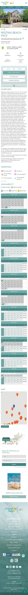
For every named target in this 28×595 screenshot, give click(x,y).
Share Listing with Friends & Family (4, 29)
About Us (14, 521)
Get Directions (5, 426)
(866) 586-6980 (17, 577)
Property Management (14, 545)
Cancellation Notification (14, 80)
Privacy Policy (8, 588)
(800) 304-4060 (16, 578)
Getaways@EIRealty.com (14, 573)
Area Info (14, 532)
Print (26, 28)
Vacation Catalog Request (14, 540)
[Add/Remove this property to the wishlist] (2, 29)
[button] (13, 406)
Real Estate (14, 542)
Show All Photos (6, 25)
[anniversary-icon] (20, 509)
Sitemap (14, 550)
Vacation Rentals (14, 524)
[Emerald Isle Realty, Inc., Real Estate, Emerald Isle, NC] (7, 554)
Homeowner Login (14, 548)
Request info (24, 28)
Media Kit (14, 537)
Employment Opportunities (14, 529)
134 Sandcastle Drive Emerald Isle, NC (11, 39)
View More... (4, 181)
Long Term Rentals (14, 526)
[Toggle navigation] (26, 3)
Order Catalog (14, 496)
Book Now (25, 247)
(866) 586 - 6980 (14, 85)
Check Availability (14, 72)
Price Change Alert (14, 76)
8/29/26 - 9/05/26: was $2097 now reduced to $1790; (14, 47)
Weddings (14, 534)
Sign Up (14, 464)
